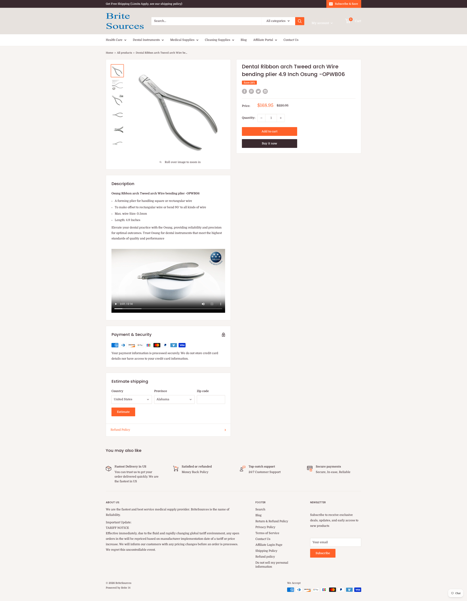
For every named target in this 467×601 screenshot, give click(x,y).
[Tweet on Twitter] (258, 91)
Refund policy (265, 556)
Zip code (203, 391)
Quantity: (248, 117)
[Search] (299, 21)
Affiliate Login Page (268, 544)
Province (160, 391)
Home (109, 52)
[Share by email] (265, 91)
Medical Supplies (182, 40)
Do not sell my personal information (271, 564)
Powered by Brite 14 (118, 587)
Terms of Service (267, 533)
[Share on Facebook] (244, 91)
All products (124, 52)
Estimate (123, 412)
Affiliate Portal (263, 40)
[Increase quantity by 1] (281, 118)
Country (117, 391)
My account (321, 23)
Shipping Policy (266, 550)
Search (260, 509)
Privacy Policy (265, 527)
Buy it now (269, 143)
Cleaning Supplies (217, 40)
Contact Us (290, 40)
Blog (244, 40)
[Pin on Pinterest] (251, 91)
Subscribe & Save (346, 3)
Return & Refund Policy (271, 521)
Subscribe (323, 553)
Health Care (114, 40)
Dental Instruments (146, 40)
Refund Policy (120, 429)
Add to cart (269, 131)
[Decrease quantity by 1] (261, 118)
